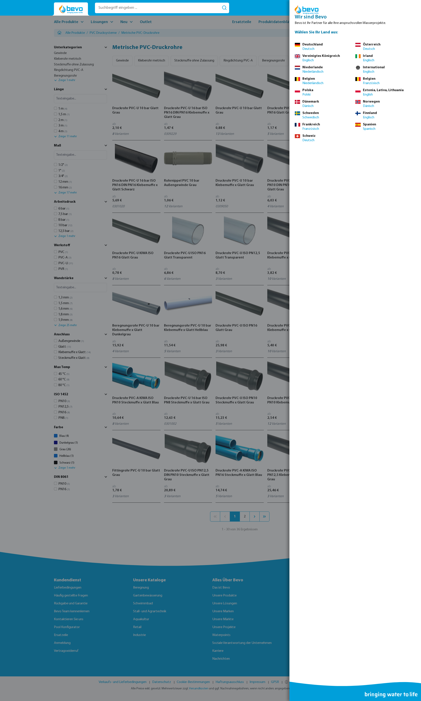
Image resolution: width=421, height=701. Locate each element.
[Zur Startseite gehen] (71, 9)
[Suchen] (224, 8)
